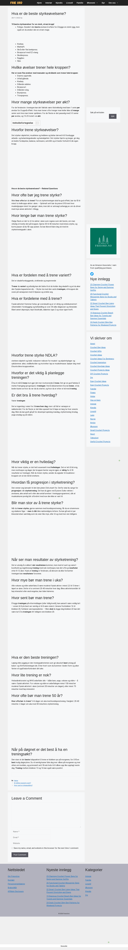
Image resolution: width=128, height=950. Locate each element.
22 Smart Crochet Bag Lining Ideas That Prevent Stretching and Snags (102, 306)
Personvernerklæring (16, 884)
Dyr (103, 3)
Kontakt (11, 880)
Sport (92, 434)
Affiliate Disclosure (16, 891)
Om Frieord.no (13, 876)
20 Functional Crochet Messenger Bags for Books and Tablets (103, 297)
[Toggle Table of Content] (36, 123)
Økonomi (91, 3)
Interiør (48, 3)
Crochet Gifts (95, 351)
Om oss (112, 3)
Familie (80, 3)
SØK (113, 116)
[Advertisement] (34, 928)
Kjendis (59, 3)
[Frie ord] (16, 3)
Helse (16, 781)
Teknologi (94, 438)
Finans (92, 392)
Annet (92, 344)
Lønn (92, 415)
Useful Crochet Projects (100, 441)
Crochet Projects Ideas (100, 370)
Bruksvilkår (12, 887)
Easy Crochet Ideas (98, 381)
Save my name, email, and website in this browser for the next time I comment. (46, 848)
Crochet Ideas (96, 355)
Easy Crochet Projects (99, 385)
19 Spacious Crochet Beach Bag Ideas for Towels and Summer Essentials (101, 316)
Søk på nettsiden (97, 112)
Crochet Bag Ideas (98, 347)
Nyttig (92, 423)
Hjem (39, 3)
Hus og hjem (95, 400)
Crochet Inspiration (98, 362)
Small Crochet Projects (100, 430)
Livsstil (69, 3)
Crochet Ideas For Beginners (102, 359)
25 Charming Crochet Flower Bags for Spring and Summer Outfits (102, 287)
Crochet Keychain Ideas (100, 366)
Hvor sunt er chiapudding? (23, 785)
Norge (92, 419)
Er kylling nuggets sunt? (22, 783)
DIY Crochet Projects (99, 374)
